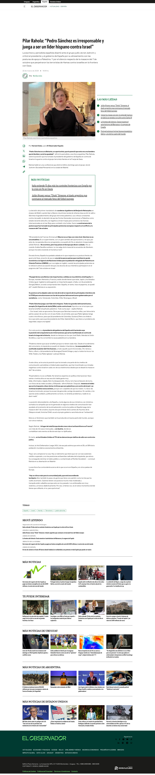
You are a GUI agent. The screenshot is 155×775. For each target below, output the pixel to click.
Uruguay (27, 2)
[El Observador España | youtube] (127, 739)
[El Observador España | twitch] (131, 743)
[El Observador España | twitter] (116, 739)
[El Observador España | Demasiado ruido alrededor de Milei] (64, 685)
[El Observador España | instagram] (123, 739)
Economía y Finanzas (41, 750)
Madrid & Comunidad (90, 750)
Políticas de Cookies (29, 771)
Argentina (36, 2)
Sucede (54, 750)
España (44, 2)
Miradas (120, 750)
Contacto (74, 771)
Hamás (40, 510)
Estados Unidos (55, 2)
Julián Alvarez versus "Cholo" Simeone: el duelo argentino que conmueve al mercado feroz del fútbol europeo (53, 533)
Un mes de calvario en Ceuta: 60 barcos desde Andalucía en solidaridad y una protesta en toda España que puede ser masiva (57, 549)
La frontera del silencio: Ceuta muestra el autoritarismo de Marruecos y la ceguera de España (48, 538)
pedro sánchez (60, 510)
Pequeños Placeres (108, 750)
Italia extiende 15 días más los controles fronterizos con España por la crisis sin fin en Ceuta (48, 527)
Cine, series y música (73, 750)
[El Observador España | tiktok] (131, 739)
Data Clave (41, 753)
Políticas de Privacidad (44, 771)
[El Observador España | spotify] (123, 743)
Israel (33, 510)
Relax (61, 750)
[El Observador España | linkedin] (118, 743)
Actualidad (54, 6)
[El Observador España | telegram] (127, 743)
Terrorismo (49, 510)
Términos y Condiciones (62, 771)
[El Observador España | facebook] (119, 739)
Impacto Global (29, 753)
